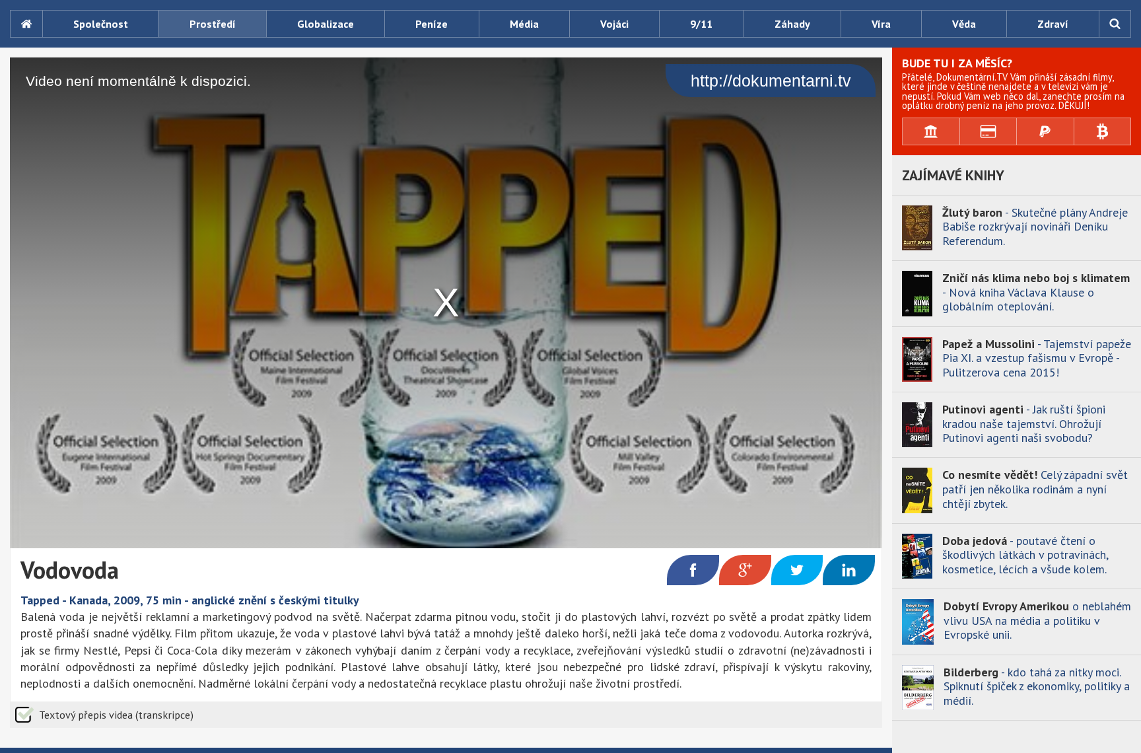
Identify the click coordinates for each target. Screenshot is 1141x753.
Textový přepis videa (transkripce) (116, 714)
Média (524, 23)
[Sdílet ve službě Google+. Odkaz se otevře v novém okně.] (745, 570)
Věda (964, 23)
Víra (881, 23)
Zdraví (1052, 23)
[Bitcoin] (1103, 131)
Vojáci (614, 23)
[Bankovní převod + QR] (931, 131)
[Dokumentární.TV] (26, 24)
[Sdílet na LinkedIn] (849, 570)
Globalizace (325, 23)
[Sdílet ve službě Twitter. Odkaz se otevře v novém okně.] (797, 570)
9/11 (701, 23)
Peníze (431, 23)
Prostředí (213, 23)
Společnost (100, 23)
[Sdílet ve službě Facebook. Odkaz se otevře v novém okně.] (693, 570)
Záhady (792, 23)
